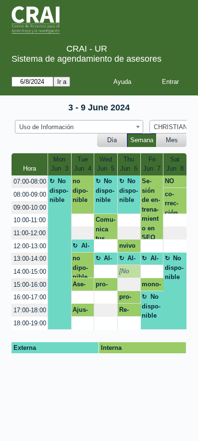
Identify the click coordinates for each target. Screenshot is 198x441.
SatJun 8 (175, 164)
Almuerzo (82, 247)
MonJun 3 (59, 164)
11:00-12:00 (29, 233)
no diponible (80, 190)
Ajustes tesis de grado (81, 311)
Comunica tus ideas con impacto (105, 228)
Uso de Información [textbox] (46, 127)
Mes (172, 140)
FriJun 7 (152, 164)
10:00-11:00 (29, 220)
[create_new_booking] (83, 220)
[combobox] (79, 127)
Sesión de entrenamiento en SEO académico (151, 208)
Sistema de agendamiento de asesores (86, 59)
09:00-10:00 (29, 207)
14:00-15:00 (29, 271)
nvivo (127, 245)
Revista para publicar (127, 311)
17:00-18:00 (29, 310)
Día (112, 140)
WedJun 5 (105, 164)
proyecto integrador (105, 286)
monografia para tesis (151, 286)
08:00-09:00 (29, 194)
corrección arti (171, 202)
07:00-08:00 (29, 181)
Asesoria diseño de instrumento (82, 286)
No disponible (59, 190)
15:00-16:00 (29, 284)
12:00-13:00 (29, 246)
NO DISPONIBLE (173, 182)
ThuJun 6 (128, 164)
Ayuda (122, 81)
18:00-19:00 (29, 323)
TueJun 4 (82, 164)
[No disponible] (128, 272)
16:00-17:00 (29, 297)
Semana (141, 140)
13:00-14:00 (29, 258)
